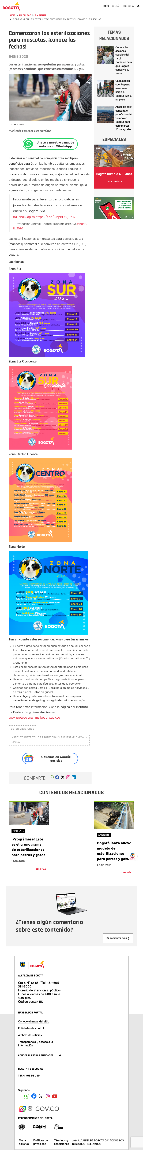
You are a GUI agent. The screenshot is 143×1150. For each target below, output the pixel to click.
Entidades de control (31, 1028)
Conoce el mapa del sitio (33, 1021)
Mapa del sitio (24, 1141)
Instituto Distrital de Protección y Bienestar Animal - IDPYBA (49, 739)
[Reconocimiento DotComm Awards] (39, 1126)
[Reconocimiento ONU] (21, 1126)
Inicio (12, 15)
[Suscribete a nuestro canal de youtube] (54, 1096)
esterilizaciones (22, 729)
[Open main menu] (61, 6)
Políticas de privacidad (40, 1141)
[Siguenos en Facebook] (26, 1096)
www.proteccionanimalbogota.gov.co (34, 717)
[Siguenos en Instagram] (47, 1096)
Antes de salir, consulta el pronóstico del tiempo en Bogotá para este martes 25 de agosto (123, 118)
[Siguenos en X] (40, 1096)
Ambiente (40, 15)
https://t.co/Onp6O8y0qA (55, 217)
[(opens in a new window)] (68, 778)
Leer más (41, 868)
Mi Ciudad (25, 15)
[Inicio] (11, 6)
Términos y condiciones (61, 1141)
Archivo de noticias (30, 1035)
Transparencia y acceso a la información (35, 1043)
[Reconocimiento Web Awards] (58, 1126)
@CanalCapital (24, 217)
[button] (51, 778)
